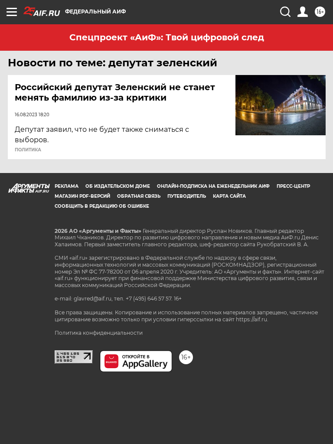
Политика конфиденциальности (99, 333)
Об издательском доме (117, 186)
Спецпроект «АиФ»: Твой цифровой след (166, 37)
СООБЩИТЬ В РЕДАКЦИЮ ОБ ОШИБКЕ (102, 206)
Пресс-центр (293, 186)
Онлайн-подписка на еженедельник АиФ (213, 186)
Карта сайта (229, 196)
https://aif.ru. (252, 319)
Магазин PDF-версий (82, 196)
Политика (28, 150)
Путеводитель (186, 196)
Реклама (66, 186)
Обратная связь (138, 196)
